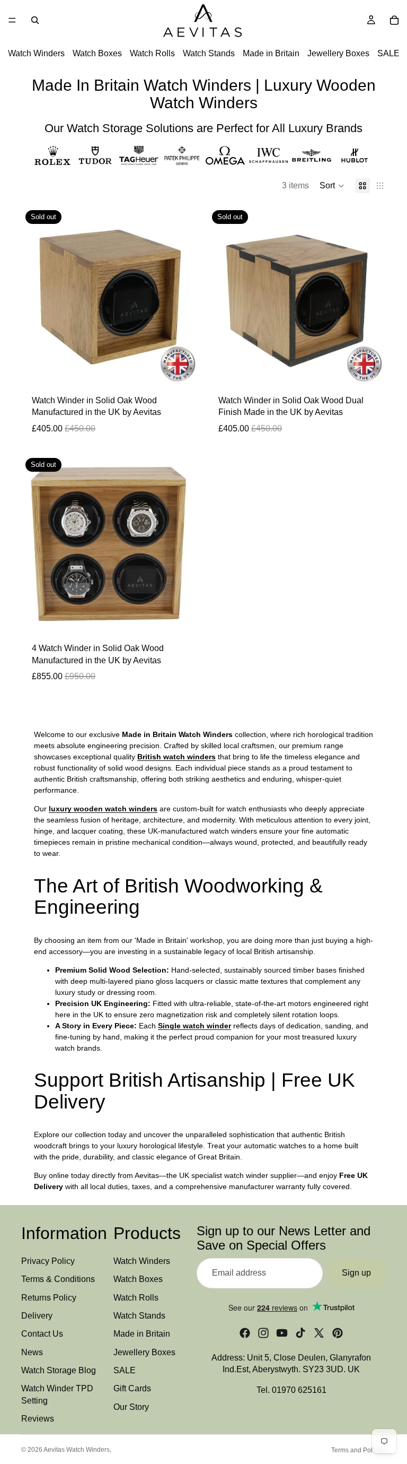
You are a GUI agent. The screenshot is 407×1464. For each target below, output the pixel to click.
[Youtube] (282, 1333)
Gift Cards (132, 1388)
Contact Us (42, 1333)
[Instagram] (263, 1333)
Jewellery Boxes (338, 53)
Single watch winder (194, 1025)
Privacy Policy (48, 1261)
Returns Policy (48, 1297)
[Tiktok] (300, 1333)
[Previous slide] (37, 295)
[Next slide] (183, 295)
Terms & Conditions (58, 1279)
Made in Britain (271, 53)
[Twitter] (319, 1333)
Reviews (37, 1418)
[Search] (35, 20)
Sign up (356, 1272)
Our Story (131, 1406)
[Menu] (12, 20)
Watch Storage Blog (58, 1370)
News (32, 1352)
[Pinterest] (337, 1333)
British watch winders (176, 756)
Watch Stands (209, 53)
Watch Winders (36, 53)
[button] (332, 185)
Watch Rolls (152, 53)
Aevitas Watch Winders (76, 1449)
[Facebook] (244, 1333)
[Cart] (394, 20)
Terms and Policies (358, 1450)
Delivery (36, 1315)
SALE (388, 53)
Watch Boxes (97, 53)
